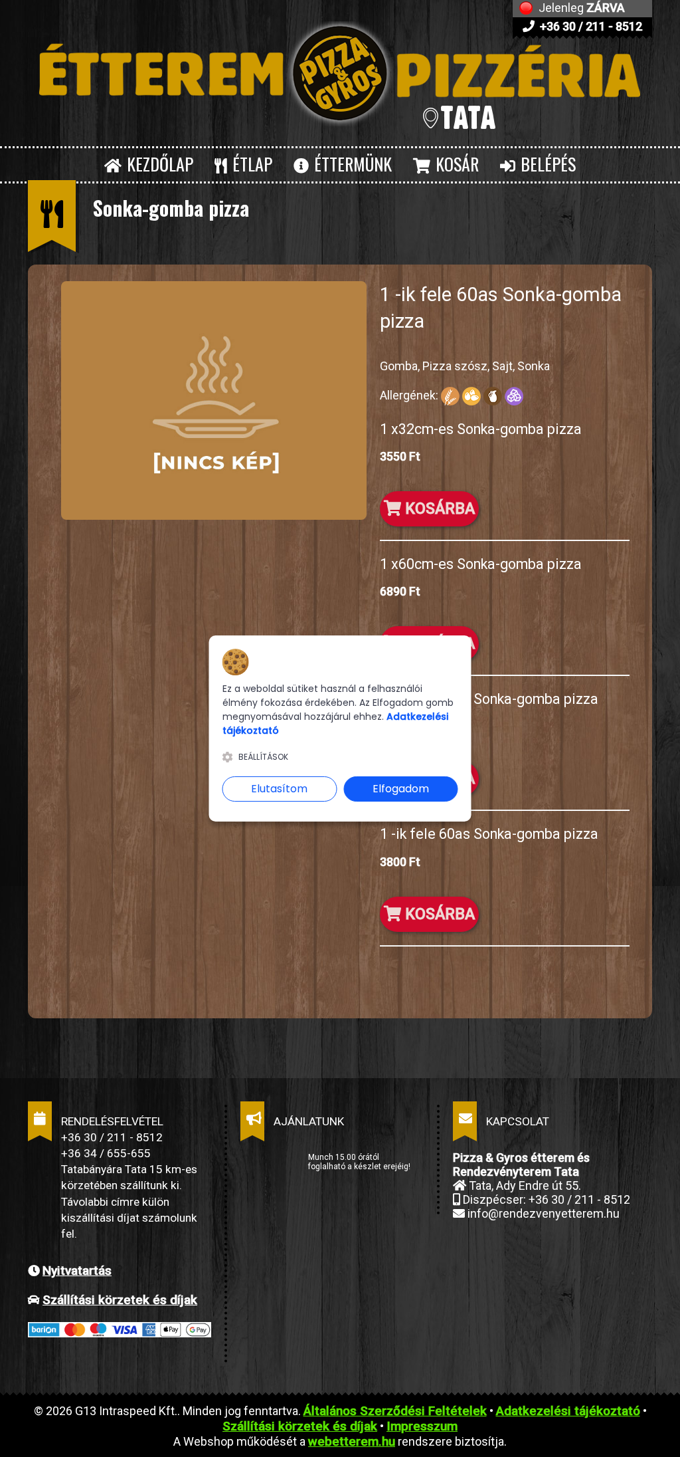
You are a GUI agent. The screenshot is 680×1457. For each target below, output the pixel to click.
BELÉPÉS (546, 164)
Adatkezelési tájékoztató (568, 1410)
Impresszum (422, 1426)
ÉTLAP (250, 164)
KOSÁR (455, 164)
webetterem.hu (351, 1441)
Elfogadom (401, 788)
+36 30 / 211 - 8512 (589, 26)
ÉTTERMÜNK (351, 164)
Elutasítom (279, 788)
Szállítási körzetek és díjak (119, 1299)
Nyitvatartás (77, 1270)
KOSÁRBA (438, 508)
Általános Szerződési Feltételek (395, 1410)
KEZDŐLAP (158, 164)
